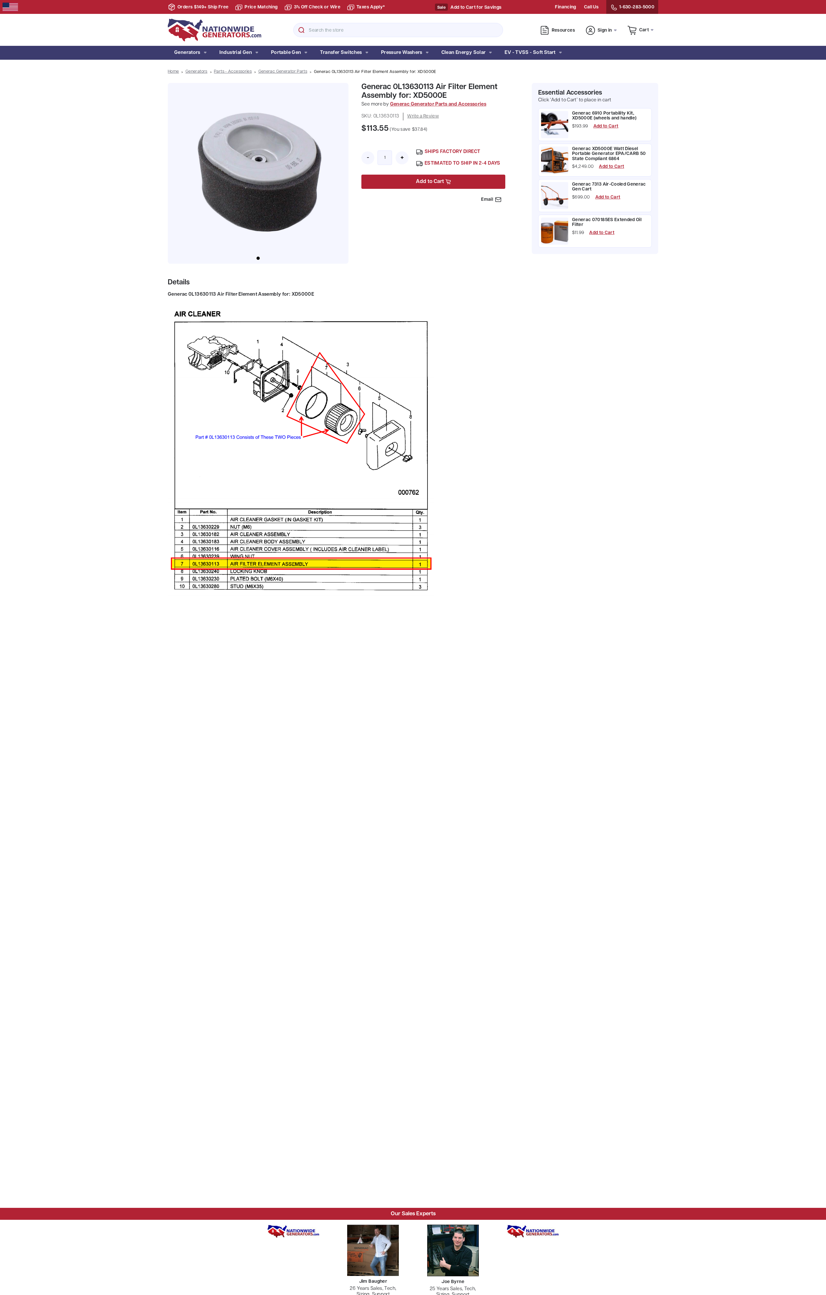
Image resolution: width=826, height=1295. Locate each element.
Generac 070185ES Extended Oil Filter (606, 222)
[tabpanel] (258, 173)
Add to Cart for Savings (475, 7)
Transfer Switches (341, 52)
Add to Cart (606, 126)
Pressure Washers (401, 52)
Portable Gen (286, 52)
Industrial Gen (235, 52)
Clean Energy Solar (463, 52)
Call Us (591, 7)
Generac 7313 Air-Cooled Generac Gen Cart (609, 187)
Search (301, 30)
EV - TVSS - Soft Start (530, 52)
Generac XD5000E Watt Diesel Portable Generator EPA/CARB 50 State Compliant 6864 (609, 154)
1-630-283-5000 (636, 7)
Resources (563, 30)
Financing (565, 7)
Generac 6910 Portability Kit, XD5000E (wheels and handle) (604, 116)
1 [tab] (258, 258)
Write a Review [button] (423, 116)
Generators (187, 52)
